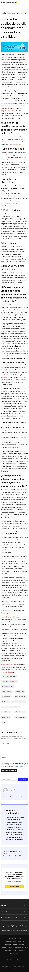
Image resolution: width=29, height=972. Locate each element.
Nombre (3, 757)
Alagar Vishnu (13, 790)
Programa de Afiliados (21, 947)
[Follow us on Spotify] (26, 926)
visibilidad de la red (20, 717)
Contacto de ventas (18, 950)
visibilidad (17, 144)
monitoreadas (6, 196)
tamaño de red (6, 717)
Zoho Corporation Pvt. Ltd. (13, 966)
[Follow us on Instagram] (17, 926)
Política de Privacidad (19, 944)
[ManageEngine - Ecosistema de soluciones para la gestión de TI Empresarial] (9, 3)
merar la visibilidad (20, 696)
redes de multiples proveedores (11, 707)
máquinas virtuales (7, 111)
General (5, 853)
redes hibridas (6, 712)
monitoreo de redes (15, 69)
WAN (3, 722)
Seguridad (21, 941)
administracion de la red (9, 676)
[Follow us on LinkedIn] (4, 926)
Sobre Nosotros (12, 938)
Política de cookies (7, 947)
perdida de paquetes (19, 701)
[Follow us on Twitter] (8, 926)
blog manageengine (7, 686)
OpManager (5, 701)
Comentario (4, 743)
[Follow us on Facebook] (12, 926)
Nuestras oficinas (14, 953)
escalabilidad (20, 691)
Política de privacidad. (18, 766)
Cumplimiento (7, 944)
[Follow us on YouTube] (21, 926)
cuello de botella (6, 691)
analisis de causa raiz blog (9, 681)
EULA (19, 938)
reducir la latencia (20, 712)
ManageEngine (6, 696)
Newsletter (8, 950)
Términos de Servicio (10, 941)
